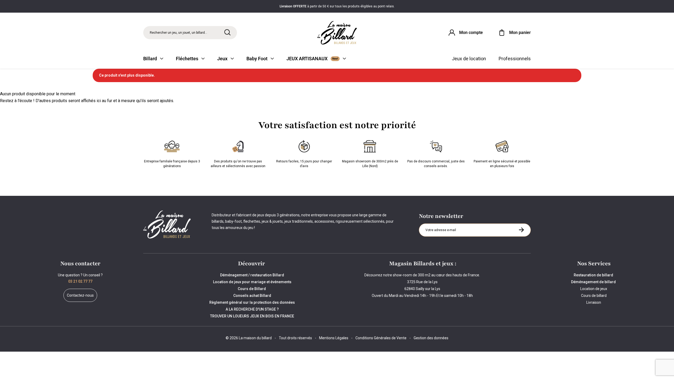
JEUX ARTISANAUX (312, 58)
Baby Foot (256, 58)
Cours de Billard (252, 289)
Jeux (222, 58)
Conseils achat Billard (252, 295)
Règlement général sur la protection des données (252, 302)
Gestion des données (431, 338)
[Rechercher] (227, 32)
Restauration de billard (594, 275)
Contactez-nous (80, 295)
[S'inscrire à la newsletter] (521, 230)
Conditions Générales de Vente (381, 338)
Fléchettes (187, 58)
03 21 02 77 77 (80, 281)
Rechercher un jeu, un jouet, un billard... (178, 32)
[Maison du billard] (337, 32)
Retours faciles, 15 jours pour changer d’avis (304, 163)
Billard (150, 58)
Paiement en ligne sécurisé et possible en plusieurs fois (502, 163)
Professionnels (515, 58)
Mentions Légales (333, 338)
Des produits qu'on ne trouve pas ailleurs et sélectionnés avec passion (238, 163)
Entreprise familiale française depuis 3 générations (172, 163)
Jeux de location (469, 58)
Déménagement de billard (594, 282)
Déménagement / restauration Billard (252, 275)
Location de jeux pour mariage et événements (252, 282)
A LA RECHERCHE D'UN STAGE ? (252, 309)
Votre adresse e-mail (441, 223)
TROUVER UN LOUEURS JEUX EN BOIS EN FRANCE (252, 316)
